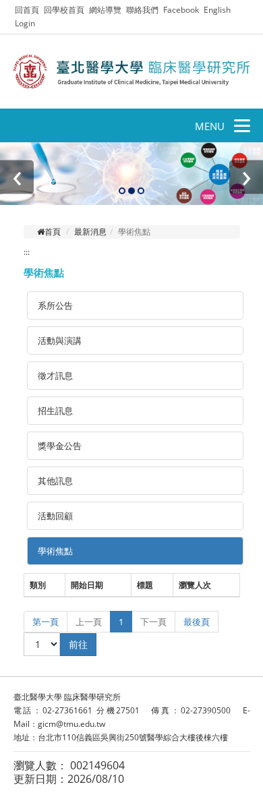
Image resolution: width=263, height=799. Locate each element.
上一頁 (89, 622)
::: (27, 252)
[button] (122, 191)
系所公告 (55, 305)
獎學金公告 (60, 446)
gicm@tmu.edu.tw (71, 724)
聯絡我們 (142, 10)
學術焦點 (55, 551)
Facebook (181, 10)
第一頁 (45, 622)
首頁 (53, 231)
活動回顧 (55, 516)
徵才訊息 (55, 375)
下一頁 (153, 622)
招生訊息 (55, 411)
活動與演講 (60, 340)
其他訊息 (55, 481)
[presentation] (17, 177)
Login (25, 23)
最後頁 (196, 622)
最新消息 (90, 231)
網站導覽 (105, 10)
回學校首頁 (65, 10)
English (217, 10)
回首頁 (27, 10)
